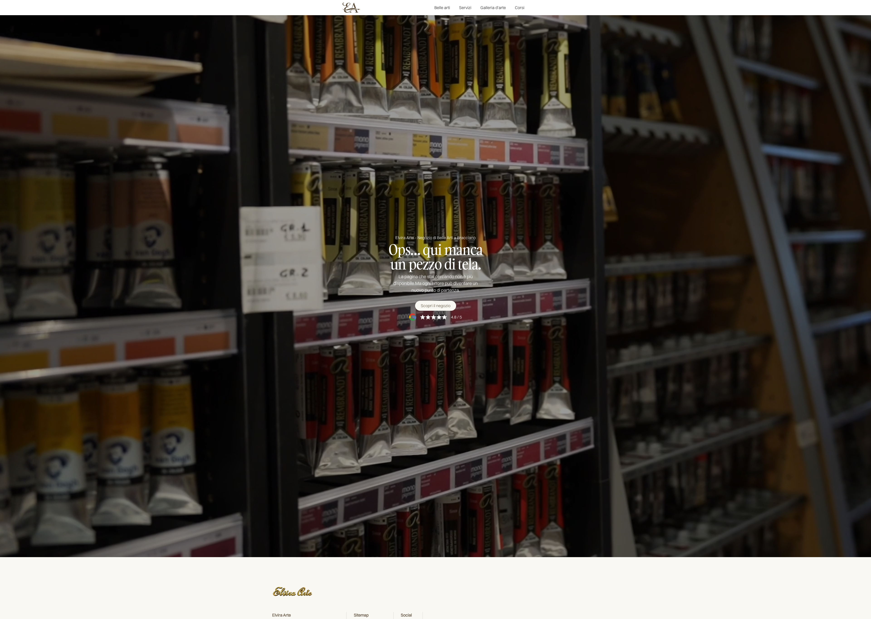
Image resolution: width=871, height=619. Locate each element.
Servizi (465, 7)
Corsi (519, 7)
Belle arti (442, 7)
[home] (351, 7)
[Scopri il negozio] (435, 306)
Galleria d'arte (493, 7)
